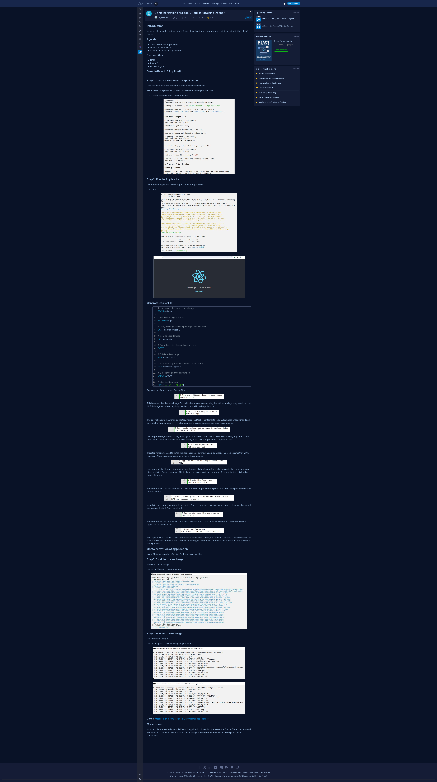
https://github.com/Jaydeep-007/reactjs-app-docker (181, 718)
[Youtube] (216, 767)
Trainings (215, 4)
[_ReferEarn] (140, 39)
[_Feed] (140, 14)
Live (230, 4)
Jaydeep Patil (163, 18)
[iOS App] (231, 767)
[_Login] (140, 779)
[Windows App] (221, 767)
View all (296, 12)
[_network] (140, 35)
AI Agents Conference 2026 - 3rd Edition (277, 26)
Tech (183, 4)
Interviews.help (227, 776)
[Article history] (174, 18)
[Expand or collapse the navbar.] (140, 9)
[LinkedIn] (209, 767)
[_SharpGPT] (140, 47)
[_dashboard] (140, 18)
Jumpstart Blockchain (242, 776)
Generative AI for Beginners (269, 97)
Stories (180, 776)
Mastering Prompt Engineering (270, 83)
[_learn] (140, 26)
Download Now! (281, 50)
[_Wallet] (140, 22)
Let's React (205, 776)
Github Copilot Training (267, 93)
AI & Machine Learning (267, 73)
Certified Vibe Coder (266, 88)
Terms (198, 772)
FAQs (256, 772)
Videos (197, 4)
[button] (200, 17)
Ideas (240, 772)
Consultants (232, 772)
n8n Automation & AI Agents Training (272, 102)
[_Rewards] (140, 43)
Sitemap (173, 776)
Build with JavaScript (259, 776)
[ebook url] (264, 61)
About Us (170, 772)
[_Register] (140, 774)
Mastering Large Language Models (271, 78)
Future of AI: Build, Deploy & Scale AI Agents (278, 19)
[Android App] (226, 767)
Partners (213, 772)
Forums (206, 4)
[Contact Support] (237, 767)
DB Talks (196, 776)
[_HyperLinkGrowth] (139, 52)
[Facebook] (199, 767)
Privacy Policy (190, 772)
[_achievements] (140, 30)
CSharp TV (188, 776)
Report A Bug (248, 772)
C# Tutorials (222, 772)
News (190, 4)
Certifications (265, 772)
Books (224, 4)
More (237, 4)
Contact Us (179, 772)
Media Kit (205, 772)
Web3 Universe (215, 776)
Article (248, 17)
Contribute (294, 3)
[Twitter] (204, 767)
